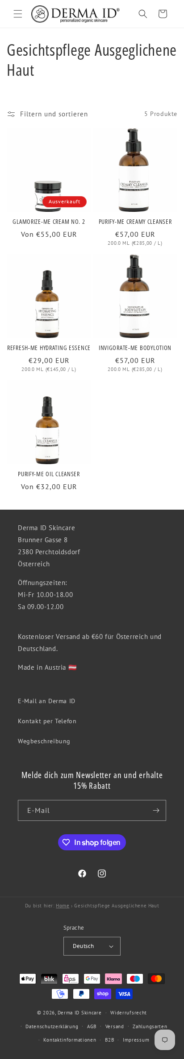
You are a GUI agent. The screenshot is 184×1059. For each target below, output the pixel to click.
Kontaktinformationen (69, 1040)
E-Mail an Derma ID (46, 701)
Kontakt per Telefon (47, 721)
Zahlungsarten (150, 1026)
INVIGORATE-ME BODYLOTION (135, 348)
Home (62, 905)
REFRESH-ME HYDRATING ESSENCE (49, 348)
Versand (114, 1026)
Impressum (136, 1040)
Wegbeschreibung (44, 741)
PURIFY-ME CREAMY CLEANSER (135, 222)
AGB (91, 1026)
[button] (18, 14)
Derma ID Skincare (80, 1013)
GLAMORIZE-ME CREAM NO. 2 (49, 222)
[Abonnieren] (156, 810)
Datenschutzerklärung (51, 1026)
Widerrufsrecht (128, 1013)
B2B (109, 1040)
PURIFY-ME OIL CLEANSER (49, 474)
